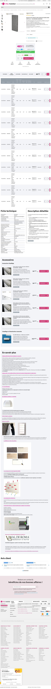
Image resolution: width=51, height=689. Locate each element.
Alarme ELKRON (3, 654)
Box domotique (15, 649)
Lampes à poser (41, 656)
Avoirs (11, 612)
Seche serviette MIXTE (42, 635)
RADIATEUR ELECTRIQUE (6, 626)
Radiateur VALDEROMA (42, 629)
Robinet (27, 635)
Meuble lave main (28, 638)
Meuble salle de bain (29, 627)
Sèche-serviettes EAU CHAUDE (17, 636)
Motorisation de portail (16, 651)
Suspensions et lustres (42, 655)
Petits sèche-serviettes (16, 642)
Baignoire (27, 632)
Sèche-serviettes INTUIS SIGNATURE (18, 633)
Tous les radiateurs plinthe (22, 609)
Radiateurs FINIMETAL (4, 633)
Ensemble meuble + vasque (30, 628)
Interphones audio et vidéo (4, 663)
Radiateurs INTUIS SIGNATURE (5, 634)
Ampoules (40, 651)
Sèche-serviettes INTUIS (16, 628)
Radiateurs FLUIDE (3, 639)
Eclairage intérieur (41, 649)
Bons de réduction (13, 616)
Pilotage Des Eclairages (16, 657)
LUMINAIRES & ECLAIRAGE (44, 648)
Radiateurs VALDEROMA (4, 629)
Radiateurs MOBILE (3, 640)
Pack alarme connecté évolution (5, 666)
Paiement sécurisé (35, 609)
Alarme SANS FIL (3, 655)
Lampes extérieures (41, 660)
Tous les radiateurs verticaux (22, 611)
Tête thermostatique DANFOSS (43, 638)
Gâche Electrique (28, 661)
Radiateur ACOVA (41, 628)
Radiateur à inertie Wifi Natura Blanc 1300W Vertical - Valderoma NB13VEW (13, 201)
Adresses (11, 614)
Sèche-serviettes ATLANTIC (17, 629)
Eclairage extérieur (41, 650)
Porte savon (28, 639)
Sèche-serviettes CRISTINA (17, 635)
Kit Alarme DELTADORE (4, 651)
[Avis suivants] (48, 565)
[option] (2, 16)
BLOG (6, 0)
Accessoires (18, 74)
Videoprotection (3, 657)
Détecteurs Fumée (16, 660)
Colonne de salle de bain (29, 629)
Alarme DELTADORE (3, 650)
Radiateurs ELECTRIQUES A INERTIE (6, 642)
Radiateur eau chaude (42, 627)
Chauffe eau (27, 634)
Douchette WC (28, 636)
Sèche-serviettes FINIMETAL (17, 630)
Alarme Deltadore (15, 650)
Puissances (5, 74)
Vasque (27, 645)
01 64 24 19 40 (30, 0)
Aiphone (27, 651)
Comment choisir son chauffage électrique (25, 613)
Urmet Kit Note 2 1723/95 (29, 656)
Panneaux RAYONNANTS (4, 644)
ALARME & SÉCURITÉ (5, 648)
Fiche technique (11, 74)
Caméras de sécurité (4, 660)
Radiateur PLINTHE (41, 632)
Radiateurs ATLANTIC (4, 635)
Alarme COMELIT (3, 653)
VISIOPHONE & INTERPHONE (31, 648)
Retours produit (13, 608)
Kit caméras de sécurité (4, 667)
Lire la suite (28, 27)
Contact (49, 0)
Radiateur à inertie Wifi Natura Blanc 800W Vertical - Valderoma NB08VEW (13, 156)
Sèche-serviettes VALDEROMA (17, 634)
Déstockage (44, 0)
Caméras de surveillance (29, 655)
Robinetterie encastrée (29, 640)
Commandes (12, 610)
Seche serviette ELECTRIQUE (17, 640)
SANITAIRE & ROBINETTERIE (31, 626)
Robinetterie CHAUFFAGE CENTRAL (44, 636)
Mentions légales (35, 603)
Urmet (27, 653)
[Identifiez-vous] (43, 3)
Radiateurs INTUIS (3, 632)
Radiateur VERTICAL (41, 633)
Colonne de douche (29, 630)
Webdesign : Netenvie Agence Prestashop (34, 687)
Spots (39, 654)
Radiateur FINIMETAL (42, 630)
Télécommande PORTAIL (4, 665)
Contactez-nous (35, 611)
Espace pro (39, 0)
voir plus (5, 565)
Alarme (2, 649)
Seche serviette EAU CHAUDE (43, 634)
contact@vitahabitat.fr (4, 607)
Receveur (27, 641)
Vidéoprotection (28, 654)
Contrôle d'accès (3, 661)
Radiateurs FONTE (3, 638)
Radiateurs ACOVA (3, 627)
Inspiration (33, 0)
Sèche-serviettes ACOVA (16, 627)
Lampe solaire (41, 657)
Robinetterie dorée (28, 644)
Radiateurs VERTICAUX (4, 641)
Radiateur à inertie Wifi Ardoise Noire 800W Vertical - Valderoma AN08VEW (13, 100)
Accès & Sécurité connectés (5, 656)
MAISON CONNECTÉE (17, 648)
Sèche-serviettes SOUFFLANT (17, 639)
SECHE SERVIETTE (17, 626)
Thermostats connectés (16, 655)
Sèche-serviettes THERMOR (17, 632)
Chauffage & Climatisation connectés (18, 654)
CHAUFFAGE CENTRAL (43, 626)
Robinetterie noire (28, 642)
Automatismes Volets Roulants (17, 656)
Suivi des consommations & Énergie (18, 659)
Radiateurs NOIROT (3, 628)
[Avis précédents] (2, 565)
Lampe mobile (41, 659)
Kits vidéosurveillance (4, 659)
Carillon (2, 662)
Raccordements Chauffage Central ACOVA (25, 607)
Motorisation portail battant (17, 653)
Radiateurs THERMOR (4, 636)
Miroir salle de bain (28, 633)
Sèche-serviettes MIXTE (16, 638)
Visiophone (27, 649)
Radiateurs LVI (3, 630)
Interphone (27, 650)
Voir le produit (16, 274)
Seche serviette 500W (16, 641)
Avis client (31, 74)
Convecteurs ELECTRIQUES (4, 645)
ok (36, 586)
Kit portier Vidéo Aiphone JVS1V (30, 660)
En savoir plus (24, 74)
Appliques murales (41, 653)
